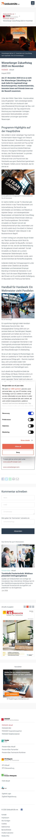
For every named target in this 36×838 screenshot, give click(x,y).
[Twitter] (7, 479)
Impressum (5, 818)
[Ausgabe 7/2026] (18, 633)
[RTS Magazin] (18, 759)
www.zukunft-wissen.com (12, 462)
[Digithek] (18, 788)
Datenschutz (6, 827)
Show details (25, 440)
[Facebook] (3, 479)
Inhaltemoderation (7, 833)
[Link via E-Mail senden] (18, 479)
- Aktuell (8, 70)
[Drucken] (14, 479)
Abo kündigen (6, 821)
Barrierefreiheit (6, 830)
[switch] (31, 419)
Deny (18, 452)
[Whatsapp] (10, 479)
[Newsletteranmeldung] (18, 683)
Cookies (4, 824)
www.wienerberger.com (11, 467)
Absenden (18, 531)
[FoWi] (18, 775)
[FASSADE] (18, 719)
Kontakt (4, 815)
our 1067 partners (14, 389)
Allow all (18, 446)
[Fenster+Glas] (18, 741)
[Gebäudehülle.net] (11, 3)
